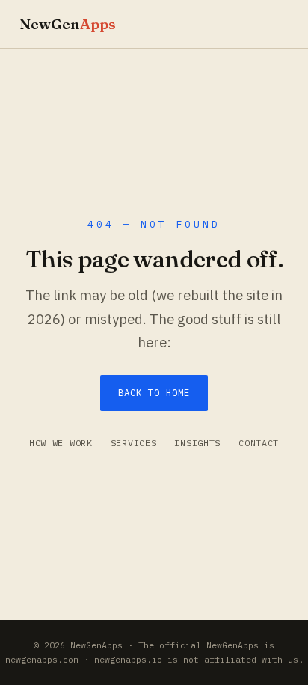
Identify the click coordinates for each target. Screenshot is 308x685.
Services (134, 442)
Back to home (154, 392)
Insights (197, 442)
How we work (61, 442)
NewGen (67, 24)
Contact (258, 442)
